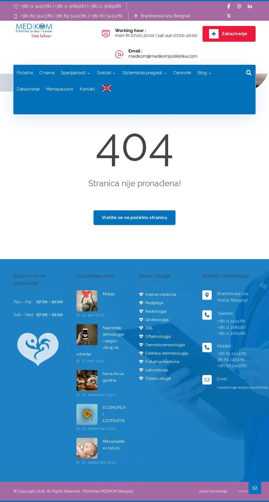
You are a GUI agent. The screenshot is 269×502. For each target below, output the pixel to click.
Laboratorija (156, 370)
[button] (229, 6)
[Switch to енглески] (106, 89)
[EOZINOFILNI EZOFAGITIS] (86, 414)
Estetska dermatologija (166, 353)
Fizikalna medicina (162, 361)
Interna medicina (160, 294)
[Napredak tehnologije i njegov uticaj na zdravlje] (86, 334)
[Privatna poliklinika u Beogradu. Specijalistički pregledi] (34, 30)
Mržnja (109, 294)
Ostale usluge (158, 378)
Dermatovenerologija (165, 345)
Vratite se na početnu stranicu (134, 217)
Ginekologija (157, 319)
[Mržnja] (86, 300)
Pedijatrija (154, 303)
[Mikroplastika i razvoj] (86, 448)
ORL (149, 328)
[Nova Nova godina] (86, 380)
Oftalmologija (158, 336)
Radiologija (156, 311)
